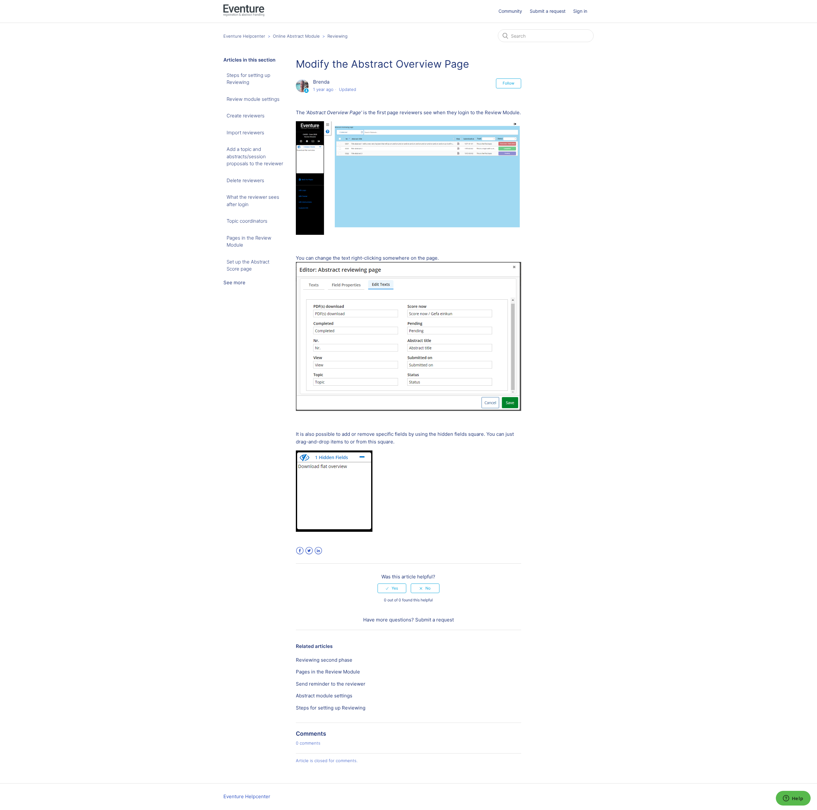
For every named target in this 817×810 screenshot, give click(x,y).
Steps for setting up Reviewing (248, 78)
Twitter (309, 551)
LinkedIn (318, 551)
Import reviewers (245, 133)
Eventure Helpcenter (244, 36)
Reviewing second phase (324, 660)
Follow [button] (508, 83)
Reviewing (337, 36)
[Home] (243, 14)
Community (510, 11)
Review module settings (253, 99)
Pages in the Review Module (249, 241)
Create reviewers (246, 116)
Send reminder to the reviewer (330, 684)
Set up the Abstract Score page (248, 265)
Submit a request (548, 11)
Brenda (321, 82)
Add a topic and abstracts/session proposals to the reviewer (255, 156)
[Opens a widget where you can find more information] (793, 799)
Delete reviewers (245, 180)
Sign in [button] (580, 11)
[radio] (392, 588)
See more (234, 282)
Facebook (300, 551)
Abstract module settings (324, 696)
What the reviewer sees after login (253, 200)
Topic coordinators (247, 221)
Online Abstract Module (297, 36)
